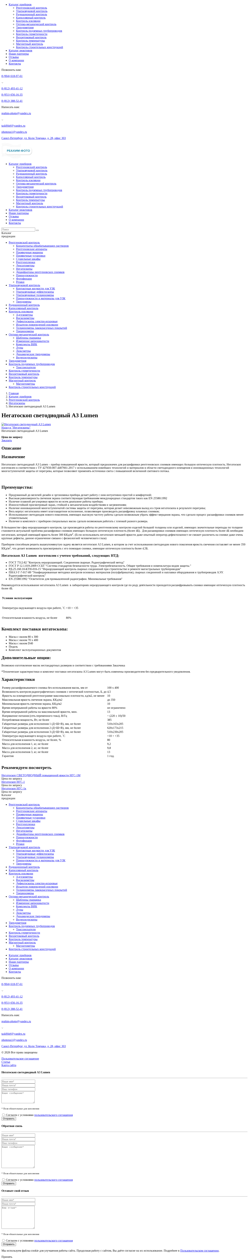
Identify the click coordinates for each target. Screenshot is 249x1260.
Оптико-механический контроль (36, 24)
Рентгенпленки (25, 262)
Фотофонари (24, 278)
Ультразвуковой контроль (31, 11)
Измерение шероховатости (32, 341)
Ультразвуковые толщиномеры (35, 295)
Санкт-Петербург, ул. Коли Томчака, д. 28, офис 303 (33, 138)
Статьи (5, 1061)
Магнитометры (25, 383)
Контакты (15, 63)
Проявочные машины (29, 252)
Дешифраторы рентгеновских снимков (40, 272)
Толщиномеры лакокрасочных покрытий (41, 327)
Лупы (19, 347)
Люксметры (23, 350)
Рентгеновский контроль (31, 7)
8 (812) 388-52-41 (12, 100)
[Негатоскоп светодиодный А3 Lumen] (26, 424)
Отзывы (14, 57)
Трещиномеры (25, 331)
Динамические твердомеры (33, 354)
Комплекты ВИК (26, 344)
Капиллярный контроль (31, 17)
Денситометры (25, 265)
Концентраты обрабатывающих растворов (42, 245)
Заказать (6, 440)
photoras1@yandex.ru (14, 131)
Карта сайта (8, 1065)
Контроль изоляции (28, 20)
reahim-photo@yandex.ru (16, 113)
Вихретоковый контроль (31, 37)
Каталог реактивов (20, 50)
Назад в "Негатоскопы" (16, 427)
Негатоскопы (24, 268)
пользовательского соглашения (53, 1115)
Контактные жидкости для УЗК (35, 288)
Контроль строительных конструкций (39, 47)
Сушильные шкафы (28, 258)
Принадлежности (27, 275)
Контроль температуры (30, 40)
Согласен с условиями (39, 1115)
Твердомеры (23, 301)
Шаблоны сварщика (28, 337)
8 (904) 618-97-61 (12, 76)
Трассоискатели (26, 367)
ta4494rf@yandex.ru (13, 125)
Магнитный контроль (29, 43)
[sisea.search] (37, 230)
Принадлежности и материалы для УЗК (40, 298)
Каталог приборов (20, 4)
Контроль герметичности (31, 34)
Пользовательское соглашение (20, 1058)
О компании (16, 60)
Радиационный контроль (31, 14)
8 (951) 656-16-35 (12, 94)
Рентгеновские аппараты (31, 249)
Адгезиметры (24, 314)
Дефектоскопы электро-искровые (37, 321)
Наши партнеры (19, 53)
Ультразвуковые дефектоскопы (35, 291)
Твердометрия (25, 27)
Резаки (20, 281)
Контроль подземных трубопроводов (39, 30)
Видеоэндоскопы (26, 357)
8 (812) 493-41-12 (12, 88)
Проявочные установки (30, 255)
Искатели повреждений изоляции (37, 324)
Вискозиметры (25, 318)
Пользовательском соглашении (199, 1250)
